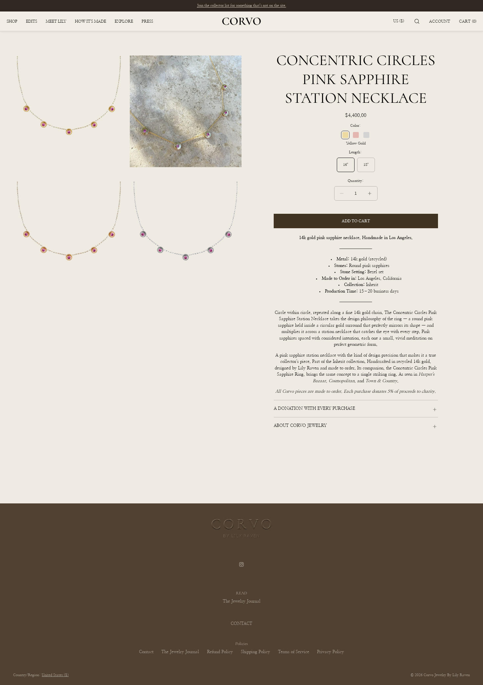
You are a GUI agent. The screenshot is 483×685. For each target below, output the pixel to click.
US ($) (398, 21)
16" (345, 164)
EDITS (31, 21)
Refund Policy (220, 652)
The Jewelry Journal (242, 601)
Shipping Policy (255, 652)
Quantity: (356, 181)
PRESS (147, 21)
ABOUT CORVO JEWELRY (300, 426)
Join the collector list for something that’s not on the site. (241, 5)
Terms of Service (293, 652)
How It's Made (90, 21)
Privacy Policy (330, 652)
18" (366, 164)
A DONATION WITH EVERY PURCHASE (314, 409)
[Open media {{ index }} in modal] (69, 111)
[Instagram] (241, 569)
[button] (417, 21)
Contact (146, 652)
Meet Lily (56, 21)
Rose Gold (356, 135)
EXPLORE (124, 21)
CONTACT (241, 624)
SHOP (12, 21)
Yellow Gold (345, 135)
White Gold (366, 135)
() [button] (467, 21)
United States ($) (55, 675)
